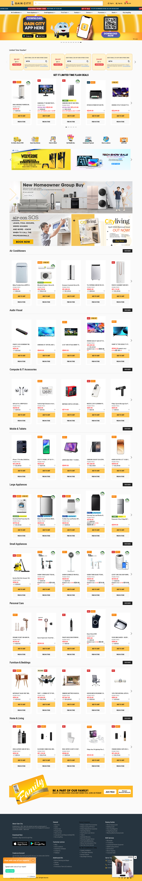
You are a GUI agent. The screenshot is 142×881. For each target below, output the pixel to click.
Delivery (56, 862)
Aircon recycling (111, 851)
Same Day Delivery (85, 831)
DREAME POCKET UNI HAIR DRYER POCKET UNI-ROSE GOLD (29, 637)
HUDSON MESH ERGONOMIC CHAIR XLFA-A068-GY (100, 693)
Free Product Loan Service (87, 833)
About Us (57, 825)
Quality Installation (86, 850)
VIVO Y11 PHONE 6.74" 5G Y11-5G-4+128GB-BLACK (51, 459)
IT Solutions (110, 842)
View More (127, 251)
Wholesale (109, 840)
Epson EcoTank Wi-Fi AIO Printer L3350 (96, 105)
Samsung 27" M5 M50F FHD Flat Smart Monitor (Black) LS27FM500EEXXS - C (46, 103)
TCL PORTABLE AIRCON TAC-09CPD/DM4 (98, 285)
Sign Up (120, 3)
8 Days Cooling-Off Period (88, 827)
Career (56, 827)
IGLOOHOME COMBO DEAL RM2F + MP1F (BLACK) (50, 749)
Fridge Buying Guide (112, 831)
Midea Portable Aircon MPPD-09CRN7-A (23, 285)
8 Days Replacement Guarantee (89, 829)
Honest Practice (85, 854)
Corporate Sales (111, 853)
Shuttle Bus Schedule (60, 848)
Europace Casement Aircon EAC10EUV (72, 285)
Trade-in (83, 835)
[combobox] (68, 3)
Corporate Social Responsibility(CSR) (64, 835)
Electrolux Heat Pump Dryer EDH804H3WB (24, 519)
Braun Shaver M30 (92, 634)
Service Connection (84, 822)
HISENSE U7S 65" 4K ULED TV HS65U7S (120, 105)
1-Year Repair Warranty (87, 852)
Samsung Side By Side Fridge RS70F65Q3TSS (71, 103)
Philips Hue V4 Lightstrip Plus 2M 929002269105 (100, 749)
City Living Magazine (112, 829)
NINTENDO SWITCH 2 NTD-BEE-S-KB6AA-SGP (74, 404)
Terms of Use (57, 833)
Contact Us (57, 851)
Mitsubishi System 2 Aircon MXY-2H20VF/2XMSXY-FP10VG (53, 285)
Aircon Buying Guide (112, 825)
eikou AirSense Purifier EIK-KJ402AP (21, 104)
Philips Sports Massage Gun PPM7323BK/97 (124, 403)
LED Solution (110, 848)
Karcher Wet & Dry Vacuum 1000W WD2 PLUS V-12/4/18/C (28, 578)
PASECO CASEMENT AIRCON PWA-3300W (123, 285)
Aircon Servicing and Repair (61, 860)
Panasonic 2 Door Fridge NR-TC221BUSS (123, 519)
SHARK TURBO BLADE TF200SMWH (96, 574)
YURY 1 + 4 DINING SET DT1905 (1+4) (47, 693)
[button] (30, 111)
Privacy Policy (58, 831)
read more (26, 829)
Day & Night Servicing (86, 856)
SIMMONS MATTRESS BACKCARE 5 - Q (72, 693)
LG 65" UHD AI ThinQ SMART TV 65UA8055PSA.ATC (76, 345)
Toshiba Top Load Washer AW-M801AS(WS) (74, 519)
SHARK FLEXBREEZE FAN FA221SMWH (72, 574)
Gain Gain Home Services (87, 845)
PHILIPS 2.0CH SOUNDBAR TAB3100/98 (23, 344)
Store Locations (58, 846)
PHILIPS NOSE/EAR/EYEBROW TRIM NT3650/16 (75, 637)
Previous (1, 27)
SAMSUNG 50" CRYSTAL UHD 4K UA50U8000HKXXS (51, 345)
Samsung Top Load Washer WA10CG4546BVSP (100, 515)
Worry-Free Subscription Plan (88, 843)
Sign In (112, 3)
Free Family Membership (87, 841)
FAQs (55, 844)
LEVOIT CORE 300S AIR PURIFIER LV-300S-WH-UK (125, 574)
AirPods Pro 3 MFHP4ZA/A (20, 403)
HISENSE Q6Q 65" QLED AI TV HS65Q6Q (97, 341)
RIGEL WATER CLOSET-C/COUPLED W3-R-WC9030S (76, 749)
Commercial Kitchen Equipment (115, 844)
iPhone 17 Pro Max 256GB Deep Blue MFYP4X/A (26, 459)
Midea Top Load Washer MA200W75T (47, 519)
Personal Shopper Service (87, 839)
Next (140, 27)
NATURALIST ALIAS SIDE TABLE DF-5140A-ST (25, 693)
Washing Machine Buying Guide (115, 833)
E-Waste (56, 864)
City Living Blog (58, 837)
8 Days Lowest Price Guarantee (89, 825)
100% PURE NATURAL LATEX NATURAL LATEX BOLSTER (127, 693)
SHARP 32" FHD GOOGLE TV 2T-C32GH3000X (124, 344)
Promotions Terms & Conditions (63, 866)
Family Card (57, 829)
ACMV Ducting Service (113, 846)
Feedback (56, 853)
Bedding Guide (110, 827)
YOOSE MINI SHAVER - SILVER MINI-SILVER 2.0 (124, 637)
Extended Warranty (86, 837)
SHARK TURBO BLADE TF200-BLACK (47, 574)
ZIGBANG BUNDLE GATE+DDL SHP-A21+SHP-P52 (125, 749)
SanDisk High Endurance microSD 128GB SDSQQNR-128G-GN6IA (54, 403)
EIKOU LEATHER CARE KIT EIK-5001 (22, 749)
